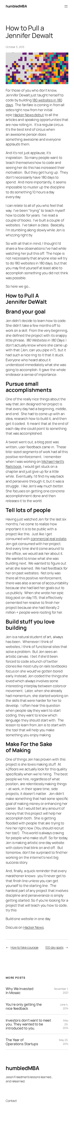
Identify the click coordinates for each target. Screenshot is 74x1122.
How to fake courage (24, 947)
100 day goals (54, 947)
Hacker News (33, 927)
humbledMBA (16, 6)
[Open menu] (66, 6)
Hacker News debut (28, 114)
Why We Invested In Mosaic (19, 991)
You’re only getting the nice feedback (24, 1006)
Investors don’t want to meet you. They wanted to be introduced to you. (28, 1024)
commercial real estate (48, 538)
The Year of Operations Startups (22, 1042)
